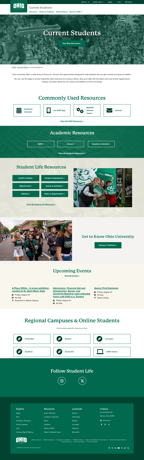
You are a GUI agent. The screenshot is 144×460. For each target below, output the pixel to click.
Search (129, 2)
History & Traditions (46, 12)
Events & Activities (54, 186)
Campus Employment (54, 178)
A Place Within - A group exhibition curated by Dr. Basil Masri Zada (30, 289)
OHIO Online (107, 352)
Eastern (63, 339)
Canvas (70, 144)
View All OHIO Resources (71, 121)
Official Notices (62, 12)
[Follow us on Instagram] (105, 424)
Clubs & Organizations (54, 193)
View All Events (71, 275)
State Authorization (79, 442)
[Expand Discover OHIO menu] (82, 12)
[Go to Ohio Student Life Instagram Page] (61, 381)
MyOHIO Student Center (85, 110)
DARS (40, 144)
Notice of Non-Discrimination (118, 440)
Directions (106, 420)
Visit (17, 428)
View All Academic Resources (71, 153)
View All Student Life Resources (40, 204)
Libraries (47, 424)
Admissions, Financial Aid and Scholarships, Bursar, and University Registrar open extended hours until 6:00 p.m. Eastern (71, 292)
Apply (110, 2)
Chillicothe (25, 339)
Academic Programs (23, 420)
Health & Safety (25, 178)
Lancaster (104, 339)
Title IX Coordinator (92, 442)
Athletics (25, 193)
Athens (74, 413)
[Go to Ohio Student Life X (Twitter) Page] (82, 381)
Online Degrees (22, 424)
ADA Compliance (36, 440)
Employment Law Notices (64, 440)
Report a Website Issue (52, 432)
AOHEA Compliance (49, 440)
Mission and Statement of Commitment (97, 440)
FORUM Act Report (78, 440)
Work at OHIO (49, 428)
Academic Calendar (24, 110)
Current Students (40, 7)
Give (119, 2)
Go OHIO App (55, 111)
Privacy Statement (67, 442)
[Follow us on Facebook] (101, 424)
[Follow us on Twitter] (108, 424)
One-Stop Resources (71, 43)
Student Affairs (23, 67)
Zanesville (65, 352)
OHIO (14, 67)
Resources (33, 12)
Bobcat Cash (25, 186)
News (46, 420)
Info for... (84, 2)
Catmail (114, 111)
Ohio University (25, 448)
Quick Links (97, 2)
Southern (24, 352)
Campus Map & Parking (24, 432)
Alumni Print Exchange (106, 288)
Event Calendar (49, 413)
